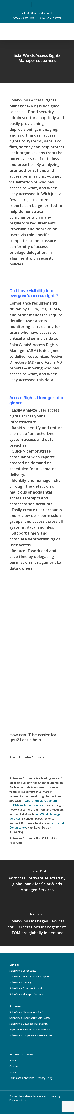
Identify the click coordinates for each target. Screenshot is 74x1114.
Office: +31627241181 (24, 18)
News (12, 1072)
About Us (14, 1060)
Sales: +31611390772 (50, 18)
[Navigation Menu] (63, 32)
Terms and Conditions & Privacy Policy (30, 1078)
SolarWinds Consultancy (22, 970)
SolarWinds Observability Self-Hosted (30, 1017)
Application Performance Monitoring (29, 1029)
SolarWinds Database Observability (28, 1023)
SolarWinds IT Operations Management (31, 1035)
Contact (13, 1066)
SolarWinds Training (20, 982)
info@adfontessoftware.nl (37, 13)
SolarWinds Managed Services (26, 994)
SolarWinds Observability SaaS (26, 1012)
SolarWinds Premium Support (25, 988)
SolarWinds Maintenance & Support (29, 976)
